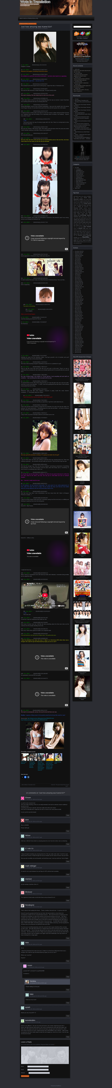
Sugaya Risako (79, 231)
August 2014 (77, 330)
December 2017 (78, 282)
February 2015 (78, 325)
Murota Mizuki (88, 218)
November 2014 (78, 327)
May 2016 (77, 308)
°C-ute (77, 169)
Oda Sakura (80, 222)
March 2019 (77, 263)
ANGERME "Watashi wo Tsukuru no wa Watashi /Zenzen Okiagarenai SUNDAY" (82, 621)
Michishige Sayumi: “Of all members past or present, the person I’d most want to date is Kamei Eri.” (41, 766)
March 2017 (77, 295)
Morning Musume (31, 28)
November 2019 (78, 252)
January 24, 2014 (32, 23)
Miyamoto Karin (77, 216)
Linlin (86, 212)
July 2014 (77, 331)
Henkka (25, 23)
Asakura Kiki (86, 196)
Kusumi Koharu (82, 212)
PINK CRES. (78, 181)
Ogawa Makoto (78, 223)
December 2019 (78, 251)
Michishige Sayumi (85, 215)
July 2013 (77, 348)
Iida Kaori (78, 202)
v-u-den (77, 185)
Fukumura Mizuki (78, 199)
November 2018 (78, 269)
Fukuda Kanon (87, 197)
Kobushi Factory (79, 175)
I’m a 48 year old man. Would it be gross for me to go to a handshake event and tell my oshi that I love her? (82, 125)
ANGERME (78, 170)
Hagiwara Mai (82, 200)
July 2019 (77, 258)
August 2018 (77, 273)
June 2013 (77, 349)
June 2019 (77, 259)
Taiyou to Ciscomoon (80, 182)
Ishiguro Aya (76, 205)
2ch (26, 28)
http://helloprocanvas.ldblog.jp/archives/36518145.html (34, 719)
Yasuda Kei (85, 241)
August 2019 (77, 256)
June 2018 (77, 275)
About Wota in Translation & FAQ (29, 18)
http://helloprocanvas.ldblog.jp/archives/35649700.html (41, 718)
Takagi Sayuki (82, 232)
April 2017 (77, 293)
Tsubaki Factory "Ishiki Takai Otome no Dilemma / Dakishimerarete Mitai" (82, 456)
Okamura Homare (82, 225)
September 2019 (78, 255)
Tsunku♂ (86, 237)
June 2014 (77, 333)
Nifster (27, 835)
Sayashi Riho (81, 228)
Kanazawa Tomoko (78, 208)
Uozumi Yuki (86, 238)
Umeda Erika (81, 238)
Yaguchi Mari (85, 240)
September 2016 (78, 303)
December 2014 (78, 326)
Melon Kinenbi (79, 178)
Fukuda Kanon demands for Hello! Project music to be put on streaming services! (81, 118)
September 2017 (78, 286)
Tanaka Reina (88, 234)
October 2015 (78, 316)
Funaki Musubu (86, 199)
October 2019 (78, 254)
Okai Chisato (76, 225)
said (78, 69)
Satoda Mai (76, 228)
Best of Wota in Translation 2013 (28, 784)
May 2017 (77, 292)
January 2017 (78, 297)
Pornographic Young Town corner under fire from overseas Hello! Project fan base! (82, 129)
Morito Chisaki (83, 218)
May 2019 (77, 260)
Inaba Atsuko (76, 203)
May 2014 (77, 334)
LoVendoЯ (78, 177)
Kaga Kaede (88, 205)
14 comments (45, 28)
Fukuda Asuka (79, 197)
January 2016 (78, 314)
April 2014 (77, 335)
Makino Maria (80, 213)
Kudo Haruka (88, 211)
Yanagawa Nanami (79, 241)
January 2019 (78, 266)
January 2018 (78, 281)
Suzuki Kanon (88, 231)
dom (27, 820)
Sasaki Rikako (80, 226)
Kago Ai (75, 206)
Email (22, 1069)
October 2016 (78, 301)
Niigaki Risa (83, 221)
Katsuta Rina (76, 209)
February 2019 (78, 264)
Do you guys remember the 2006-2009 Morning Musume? (32, 764)
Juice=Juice (78, 174)
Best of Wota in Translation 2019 (81, 100)
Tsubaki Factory (79, 184)
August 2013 (77, 346)
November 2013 (78, 342)
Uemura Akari (76, 238)
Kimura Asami (81, 209)
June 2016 (77, 307)
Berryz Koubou (79, 171)
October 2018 (78, 270)
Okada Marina (84, 223)
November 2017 (78, 284)
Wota (77, 186)
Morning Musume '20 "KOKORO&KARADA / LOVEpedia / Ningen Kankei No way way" (82, 379)
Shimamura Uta (76, 229)
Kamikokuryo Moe (87, 206)
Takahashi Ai (88, 232)
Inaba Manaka (81, 203)
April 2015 (77, 323)
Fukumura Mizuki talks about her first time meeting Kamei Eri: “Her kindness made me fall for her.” (49, 765)
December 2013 (78, 341)
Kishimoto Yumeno (87, 209)
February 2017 (78, 296)
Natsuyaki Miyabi (77, 220)
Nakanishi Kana (82, 219)
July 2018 (77, 274)
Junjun (85, 205)
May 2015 (77, 322)
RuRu (90, 225)
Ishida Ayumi (87, 203)
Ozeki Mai (87, 225)
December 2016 (78, 299)
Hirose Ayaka (87, 200)
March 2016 (77, 311)
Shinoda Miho (86, 229)
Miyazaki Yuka (84, 216)
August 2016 (77, 304)
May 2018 (77, 277)
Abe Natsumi (76, 196)
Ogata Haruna (86, 222)
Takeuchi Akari (77, 234)
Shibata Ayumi (88, 228)
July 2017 (77, 289)
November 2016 (78, 300)
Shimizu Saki (81, 229)
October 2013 (78, 344)
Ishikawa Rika (81, 205)
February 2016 (78, 312)
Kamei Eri (39, 28)
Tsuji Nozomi (80, 237)
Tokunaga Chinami (82, 235)
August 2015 (77, 319)
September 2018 (78, 271)
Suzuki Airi (84, 231)
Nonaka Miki (76, 222)
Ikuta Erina (88, 202)
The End (76, 99)
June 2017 (77, 290)
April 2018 (77, 278)
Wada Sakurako (79, 240)
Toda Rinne (76, 235)
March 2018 (77, 279)
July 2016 (77, 305)
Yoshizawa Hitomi (79, 243)
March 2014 (77, 337)
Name (22, 1066)
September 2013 (78, 345)
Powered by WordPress (56, 1085)
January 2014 (78, 340)
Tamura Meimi (82, 234)
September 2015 (78, 318)
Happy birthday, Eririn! (58, 762)
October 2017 (78, 285)
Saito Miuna (76, 226)
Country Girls (78, 173)
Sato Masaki (87, 226)
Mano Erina (88, 213)
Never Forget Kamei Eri (23, 762)
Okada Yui (89, 223)
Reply (68, 815)
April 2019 (77, 262)
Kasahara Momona (87, 208)
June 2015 (77, 320)
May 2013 (77, 350)
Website (23, 1072)
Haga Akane (78, 200)
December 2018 (78, 267)
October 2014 (78, 329)
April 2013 (77, 352)
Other (76, 188)
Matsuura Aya (77, 215)
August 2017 (77, 288)
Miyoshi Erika (78, 218)
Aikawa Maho (81, 196)
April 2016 (77, 310)
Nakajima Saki (76, 219)
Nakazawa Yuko (88, 219)
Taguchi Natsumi (77, 232)
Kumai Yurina (76, 212)
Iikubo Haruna (83, 202)
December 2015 (78, 315)
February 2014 (78, 338)
